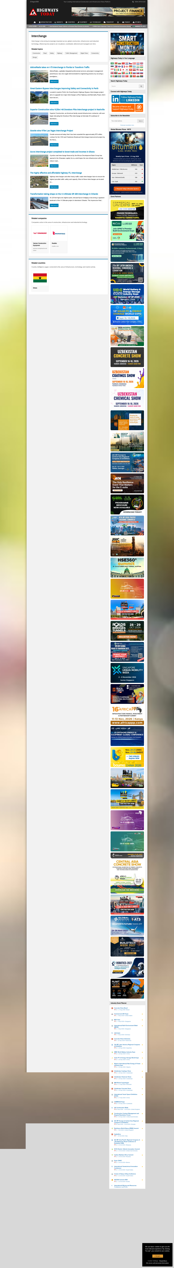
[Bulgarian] (120, 63)
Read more (53, 81)
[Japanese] (123, 69)
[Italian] (120, 69)
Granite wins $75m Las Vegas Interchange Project (51, 130)
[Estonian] (112, 66)
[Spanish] (112, 76)
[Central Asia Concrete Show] (127, 863)
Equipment (83, 22)
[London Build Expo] (127, 799)
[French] (123, 66)
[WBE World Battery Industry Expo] (127, 294)
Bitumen (138, 22)
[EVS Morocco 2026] (127, 589)
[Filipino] (116, 66)
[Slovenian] (142, 73)
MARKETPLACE (140, 26)
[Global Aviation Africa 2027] (127, 926)
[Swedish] (120, 76)
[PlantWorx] (127, 989)
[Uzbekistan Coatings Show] (127, 378)
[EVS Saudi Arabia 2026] (127, 841)
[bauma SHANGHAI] (127, 757)
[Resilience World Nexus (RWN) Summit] (127, 483)
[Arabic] (112, 63)
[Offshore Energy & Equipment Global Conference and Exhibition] (127, 736)
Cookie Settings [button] (153, 1261)
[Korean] (127, 69)
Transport (110, 22)
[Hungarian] (142, 66)
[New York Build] (127, 905)
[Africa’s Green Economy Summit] (127, 884)
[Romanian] (131, 73)
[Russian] (134, 73)
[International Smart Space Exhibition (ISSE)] (127, 420)
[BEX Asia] (127, 231)
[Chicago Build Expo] (127, 610)
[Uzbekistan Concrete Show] (127, 357)
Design (35, 57)
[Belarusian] (116, 63)
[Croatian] (127, 63)
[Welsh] (138, 76)
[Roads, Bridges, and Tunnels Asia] (127, 631)
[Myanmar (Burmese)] (142, 69)
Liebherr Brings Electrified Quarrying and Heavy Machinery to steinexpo (131, 26)
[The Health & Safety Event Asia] (127, 694)
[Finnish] (120, 66)
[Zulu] (142, 76)
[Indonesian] (112, 69)
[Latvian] (134, 69)
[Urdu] (131, 76)
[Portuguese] (123, 73)
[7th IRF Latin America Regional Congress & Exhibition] (127, 273)
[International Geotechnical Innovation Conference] (127, 547)
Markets (60, 22)
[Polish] (120, 73)
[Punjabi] (127, 73)
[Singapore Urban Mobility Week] (127, 673)
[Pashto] (116, 73)
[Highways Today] (44, 12)
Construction (36, 53)
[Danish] (134, 63)
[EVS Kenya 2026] (127, 820)
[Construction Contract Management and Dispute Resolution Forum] (127, 441)
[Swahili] (116, 76)
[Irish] (116, 69)
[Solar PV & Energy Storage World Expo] (127, 315)
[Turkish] (127, 76)
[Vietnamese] (134, 76)
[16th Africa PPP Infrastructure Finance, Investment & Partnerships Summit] (127, 715)
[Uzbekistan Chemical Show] (127, 399)
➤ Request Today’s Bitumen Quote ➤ (127, 189)
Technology (96, 22)
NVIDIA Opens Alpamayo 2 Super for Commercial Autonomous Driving (89, 26)
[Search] (141, 86)
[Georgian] (127, 66)
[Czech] (131, 63)
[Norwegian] (112, 73)
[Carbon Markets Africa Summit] (127, 504)
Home (35, 22)
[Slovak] (138, 73)
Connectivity (95, 53)
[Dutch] (138, 63)
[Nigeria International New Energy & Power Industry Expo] (127, 336)
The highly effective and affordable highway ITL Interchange (56, 172)
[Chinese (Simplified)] (123, 63)
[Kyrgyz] (131, 69)
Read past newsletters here (127, 125)
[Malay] (138, 69)
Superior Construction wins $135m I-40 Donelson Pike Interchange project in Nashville (67, 109)
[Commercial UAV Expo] (127, 210)
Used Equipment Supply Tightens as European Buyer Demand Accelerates (46, 26)
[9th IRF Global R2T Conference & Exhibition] (127, 652)
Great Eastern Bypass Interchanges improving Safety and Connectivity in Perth (64, 88)
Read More (163, 1261)
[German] (131, 66)
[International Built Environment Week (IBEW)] (127, 252)
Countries (71, 22)
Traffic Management (71, 53)
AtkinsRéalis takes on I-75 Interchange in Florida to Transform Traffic (60, 67)
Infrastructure (46, 22)
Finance (127, 22)
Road (45, 53)
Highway (59, 53)
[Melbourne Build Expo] (127, 778)
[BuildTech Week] (127, 947)
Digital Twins (84, 53)
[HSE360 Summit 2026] (127, 568)
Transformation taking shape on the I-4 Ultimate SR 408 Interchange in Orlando (64, 194)
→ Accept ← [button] (158, 1256)
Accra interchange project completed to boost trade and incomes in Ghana (62, 151)
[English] (142, 63)
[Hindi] (138, 66)
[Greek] (134, 66)
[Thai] (123, 76)
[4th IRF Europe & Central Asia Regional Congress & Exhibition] (127, 462)
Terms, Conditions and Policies (89, 1265)
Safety (52, 53)
